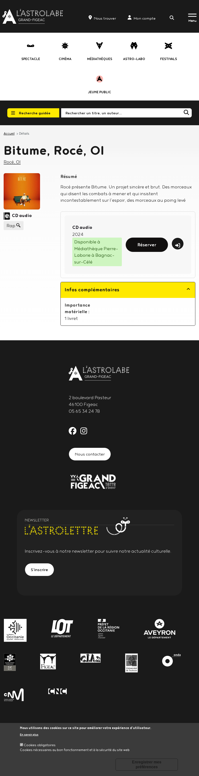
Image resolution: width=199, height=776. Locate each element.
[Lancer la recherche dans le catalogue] (186, 113)
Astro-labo (134, 59)
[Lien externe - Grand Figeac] (93, 481)
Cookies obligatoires (40, 745)
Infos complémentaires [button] (92, 289)
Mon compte (144, 18)
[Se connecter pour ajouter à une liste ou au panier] (177, 243)
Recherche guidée (34, 112)
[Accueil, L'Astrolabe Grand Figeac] (33, 16)
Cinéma (65, 59)
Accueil (9, 133)
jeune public (99, 92)
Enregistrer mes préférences (146, 764)
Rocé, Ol (12, 161)
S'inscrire (39, 569)
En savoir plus (29, 734)
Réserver (146, 245)
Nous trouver (105, 18)
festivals (168, 59)
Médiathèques (99, 59)
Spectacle (30, 59)
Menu (192, 20)
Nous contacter (90, 454)
